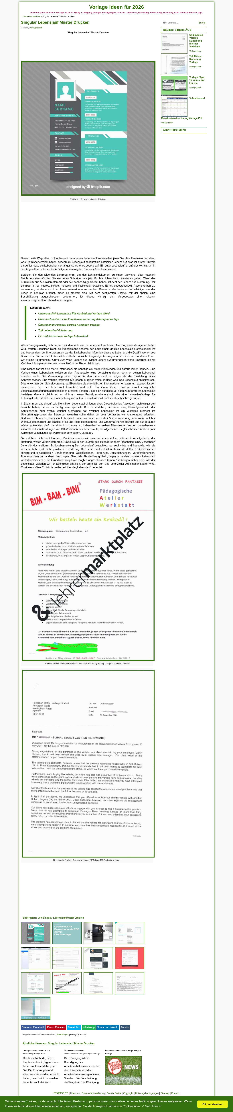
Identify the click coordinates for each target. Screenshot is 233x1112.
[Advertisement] (88, 48)
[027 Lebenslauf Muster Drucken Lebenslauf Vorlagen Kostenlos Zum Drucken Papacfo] (129, 944)
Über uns (75, 1093)
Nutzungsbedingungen (147, 1093)
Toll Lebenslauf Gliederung (55, 330)
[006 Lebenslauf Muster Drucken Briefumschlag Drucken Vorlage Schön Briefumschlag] (35, 969)
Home (25, 16)
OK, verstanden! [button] (212, 1104)
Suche (202, 22)
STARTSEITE (61, 1093)
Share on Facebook (33, 1027)
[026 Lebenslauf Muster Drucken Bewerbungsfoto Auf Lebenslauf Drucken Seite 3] (98, 944)
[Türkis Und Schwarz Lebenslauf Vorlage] (88, 195)
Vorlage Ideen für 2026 (116, 7)
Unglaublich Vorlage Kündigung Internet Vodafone (196, 41)
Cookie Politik (114, 1093)
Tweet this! (74, 1027)
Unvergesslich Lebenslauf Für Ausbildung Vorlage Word (74, 313)
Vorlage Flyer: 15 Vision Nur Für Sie (197, 80)
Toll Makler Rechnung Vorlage (195, 59)
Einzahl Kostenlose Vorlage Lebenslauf (63, 336)
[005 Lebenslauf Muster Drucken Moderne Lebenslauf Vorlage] (98, 969)
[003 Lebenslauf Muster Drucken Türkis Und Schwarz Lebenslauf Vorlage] (35, 944)
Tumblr (125, 1027)
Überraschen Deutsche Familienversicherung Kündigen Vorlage (78, 319)
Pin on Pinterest (56, 1027)
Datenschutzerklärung (93, 1093)
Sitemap (165, 1093)
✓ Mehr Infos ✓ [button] (151, 1106)
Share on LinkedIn (107, 1027)
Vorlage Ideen (35, 16)
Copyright (128, 1093)
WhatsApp (89, 1027)
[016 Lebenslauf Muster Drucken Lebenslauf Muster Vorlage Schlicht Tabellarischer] (98, 994)
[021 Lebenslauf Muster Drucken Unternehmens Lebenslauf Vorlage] (35, 994)
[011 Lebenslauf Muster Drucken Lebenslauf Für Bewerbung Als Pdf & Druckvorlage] (67, 944)
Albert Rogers (62, 1034)
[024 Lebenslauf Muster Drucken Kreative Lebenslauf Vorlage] (129, 969)
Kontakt (175, 1093)
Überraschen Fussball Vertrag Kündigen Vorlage (69, 324)
